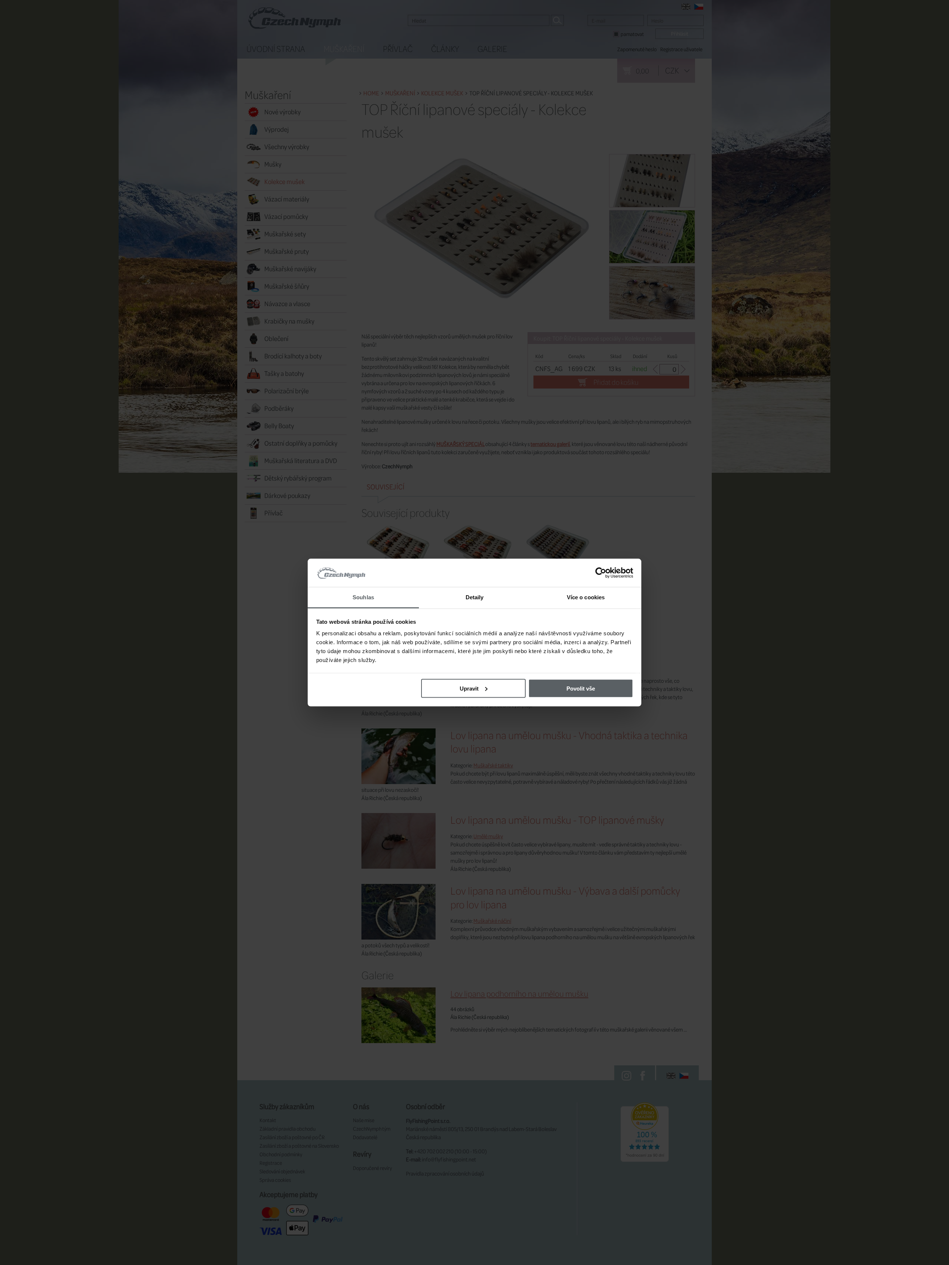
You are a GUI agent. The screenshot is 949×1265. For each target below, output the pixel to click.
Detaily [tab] (475, 597)
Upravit (469, 688)
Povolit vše (580, 688)
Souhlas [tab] (363, 597)
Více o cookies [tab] (586, 597)
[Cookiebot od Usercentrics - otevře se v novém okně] (600, 573)
